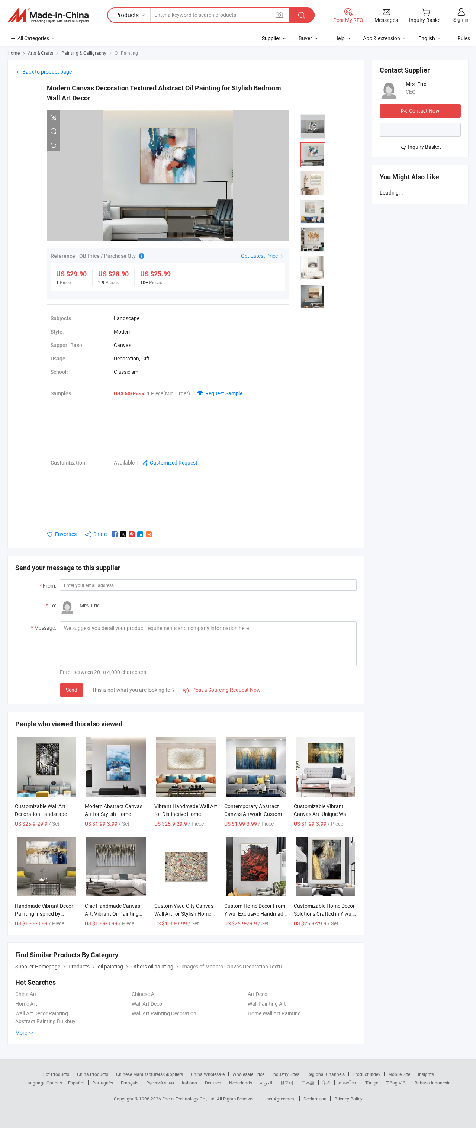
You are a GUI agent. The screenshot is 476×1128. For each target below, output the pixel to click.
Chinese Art (145, 993)
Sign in (461, 19)
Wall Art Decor (148, 1003)
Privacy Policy (348, 1099)
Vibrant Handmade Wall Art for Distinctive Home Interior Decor (185, 814)
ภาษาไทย (347, 1083)
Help (339, 38)
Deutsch (213, 1083)
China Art (26, 993)
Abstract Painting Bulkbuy (45, 1021)
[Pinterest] (132, 534)
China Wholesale (208, 1074)
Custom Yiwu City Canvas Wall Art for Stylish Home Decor (183, 913)
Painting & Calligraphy (83, 53)
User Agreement (280, 1099)
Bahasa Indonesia (433, 1083)
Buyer (305, 38)
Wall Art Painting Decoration (164, 1013)
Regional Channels (326, 1074)
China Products (92, 1074)
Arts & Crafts (40, 53)
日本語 (308, 1083)
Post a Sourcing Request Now (222, 689)
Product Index (366, 1074)
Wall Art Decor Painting (41, 1013)
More (21, 1032)
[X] (123, 534)
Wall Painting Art (267, 1003)
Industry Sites (285, 1074)
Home (13, 53)
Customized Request (173, 462)
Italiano (189, 1083)
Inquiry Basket (424, 146)
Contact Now (424, 110)
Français (129, 1083)
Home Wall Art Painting (274, 1013)
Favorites (66, 533)
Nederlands (240, 1083)
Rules (463, 38)
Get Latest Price (260, 255)
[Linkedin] (140, 534)
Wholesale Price (248, 1074)
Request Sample (223, 393)
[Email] (149, 534)
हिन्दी (326, 1083)
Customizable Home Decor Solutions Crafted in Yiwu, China (324, 913)
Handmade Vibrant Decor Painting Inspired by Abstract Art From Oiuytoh (45, 913)
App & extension (381, 38)
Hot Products (55, 1074)
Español (76, 1083)
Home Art (26, 1003)
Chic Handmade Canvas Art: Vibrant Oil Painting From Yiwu (112, 913)
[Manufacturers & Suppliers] (48, 15)
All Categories (33, 38)
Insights (426, 1074)
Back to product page (47, 71)
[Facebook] (115, 534)
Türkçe (371, 1083)
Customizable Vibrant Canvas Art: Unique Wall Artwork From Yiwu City (321, 814)
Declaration (315, 1099)
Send (71, 689)
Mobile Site (399, 1074)
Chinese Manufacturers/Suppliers (149, 1074)
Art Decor (258, 993)
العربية (266, 1083)
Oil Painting (126, 53)
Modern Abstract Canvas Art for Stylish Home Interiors (113, 814)
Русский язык (160, 1083)
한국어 (286, 1083)
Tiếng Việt (396, 1083)
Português (102, 1083)
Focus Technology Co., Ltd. (189, 1099)
